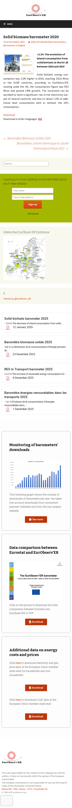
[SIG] (24, 257)
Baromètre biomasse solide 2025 (28, 342)
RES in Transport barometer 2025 (28, 369)
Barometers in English (14, 45)
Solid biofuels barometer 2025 (26, 319)
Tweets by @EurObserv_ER (17, 298)
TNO (15, 789)
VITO (29, 789)
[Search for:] (26, 163)
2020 (33, 41)
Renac (22, 789)
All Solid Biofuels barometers (51, 41)
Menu (10, 24)
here (18, 663)
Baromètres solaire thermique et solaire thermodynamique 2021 (43, 145)
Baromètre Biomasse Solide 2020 (27, 138)
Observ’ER (6, 789)
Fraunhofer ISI (41, 789)
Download (9, 115)
